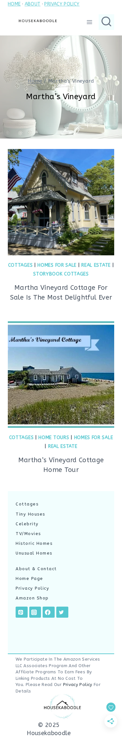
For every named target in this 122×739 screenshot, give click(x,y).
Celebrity (27, 523)
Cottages (20, 265)
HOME (14, 4)
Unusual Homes (34, 553)
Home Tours (53, 437)
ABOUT (33, 4)
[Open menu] (89, 22)
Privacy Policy (32, 588)
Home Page (29, 578)
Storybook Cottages (61, 274)
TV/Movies (28, 533)
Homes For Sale (56, 265)
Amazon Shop (32, 598)
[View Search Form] (106, 22)
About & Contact (36, 568)
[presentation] (61, 202)
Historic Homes (34, 543)
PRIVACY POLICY (61, 4)
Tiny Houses (30, 514)
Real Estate (96, 265)
